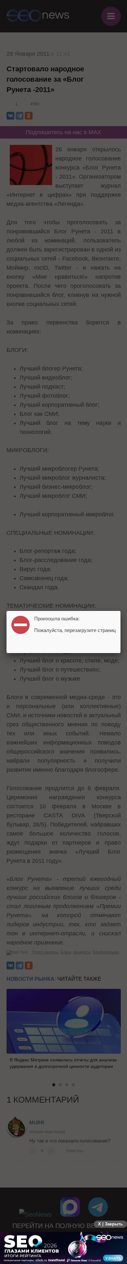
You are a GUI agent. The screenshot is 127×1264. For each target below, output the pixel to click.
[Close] (120, 611)
